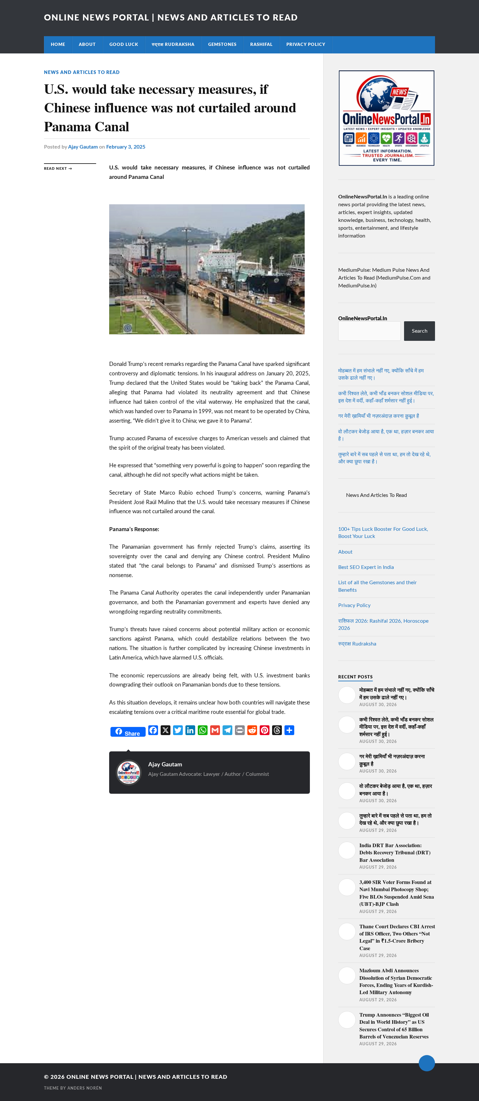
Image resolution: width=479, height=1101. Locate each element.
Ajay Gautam (83, 147)
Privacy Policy (306, 45)
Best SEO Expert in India (366, 567)
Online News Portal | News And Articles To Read (171, 18)
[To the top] (427, 1063)
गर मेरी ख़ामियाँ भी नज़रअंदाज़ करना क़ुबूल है (378, 416)
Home (58, 45)
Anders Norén (84, 1088)
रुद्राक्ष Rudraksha (173, 45)
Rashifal (261, 45)
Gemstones (222, 45)
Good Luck (123, 45)
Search (420, 331)
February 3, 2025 (125, 147)
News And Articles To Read (82, 72)
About (87, 45)
